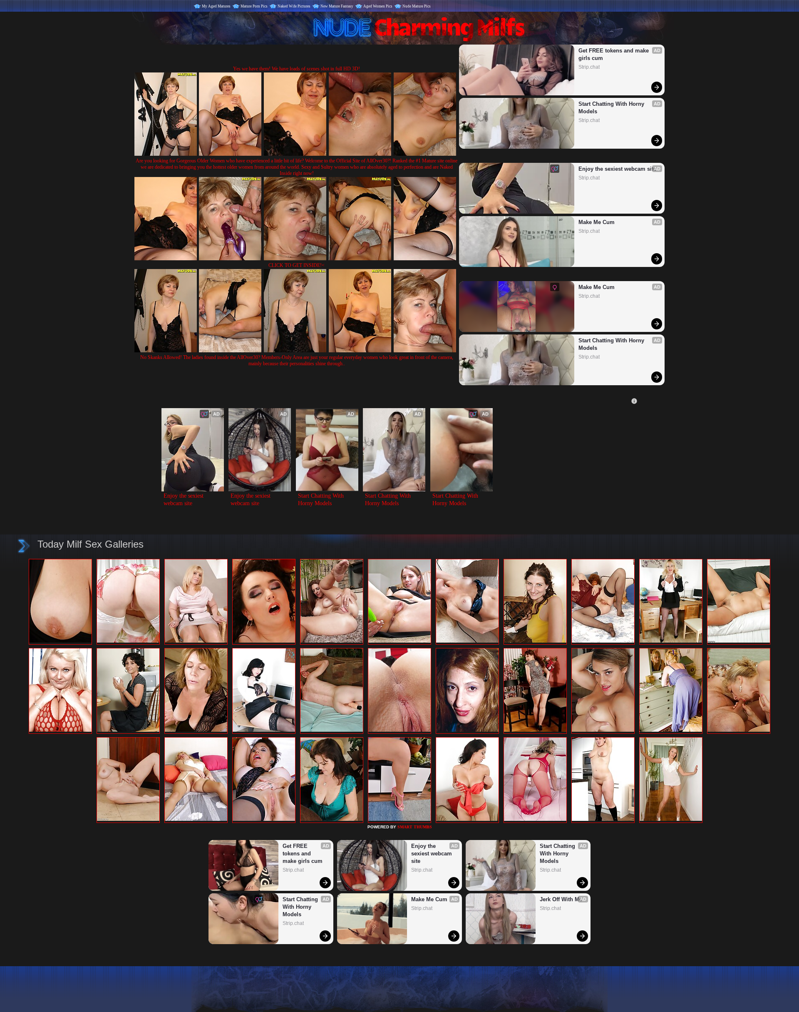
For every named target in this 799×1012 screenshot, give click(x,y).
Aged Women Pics (377, 6)
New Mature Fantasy (336, 6)
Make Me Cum (596, 222)
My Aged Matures (216, 6)
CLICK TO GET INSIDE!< (296, 265)
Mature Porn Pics (254, 6)
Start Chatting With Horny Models (612, 108)
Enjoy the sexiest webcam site (617, 169)
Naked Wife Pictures (294, 6)
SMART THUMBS (414, 827)
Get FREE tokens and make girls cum (614, 54)
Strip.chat (589, 67)
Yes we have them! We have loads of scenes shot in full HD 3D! (296, 69)
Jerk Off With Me (561, 899)
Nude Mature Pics (416, 6)
